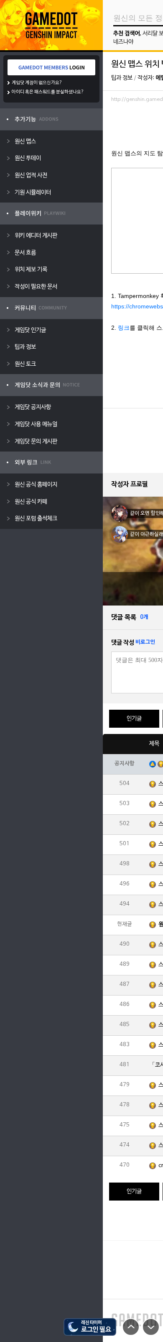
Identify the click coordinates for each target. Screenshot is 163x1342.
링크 (124, 327)
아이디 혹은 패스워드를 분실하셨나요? (48, 92)
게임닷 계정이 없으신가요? (37, 82)
